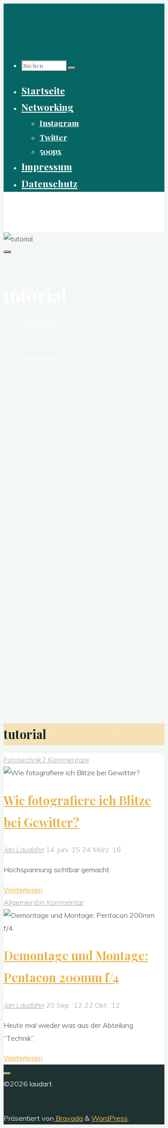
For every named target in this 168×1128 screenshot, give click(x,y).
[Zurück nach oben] (7, 1073)
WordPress (109, 1118)
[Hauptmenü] (7, 251)
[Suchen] (71, 68)
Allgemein (19, 902)
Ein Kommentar (59, 902)
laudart (21, 207)
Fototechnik (23, 759)
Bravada (68, 1118)
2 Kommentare (65, 759)
